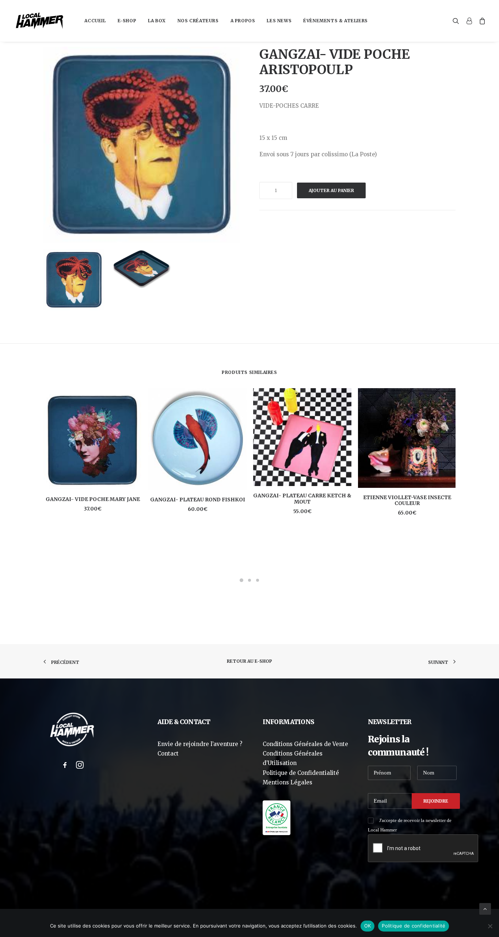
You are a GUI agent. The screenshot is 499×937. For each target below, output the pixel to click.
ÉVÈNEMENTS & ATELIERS (335, 20)
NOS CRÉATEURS (198, 20)
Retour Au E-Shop (249, 661)
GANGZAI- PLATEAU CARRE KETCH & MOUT (302, 498)
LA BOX (157, 20)
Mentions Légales (287, 782)
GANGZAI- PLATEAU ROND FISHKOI (197, 499)
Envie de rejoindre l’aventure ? (199, 744)
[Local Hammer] (39, 21)
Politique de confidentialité (413, 926)
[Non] (490, 926)
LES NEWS (279, 20)
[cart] (481, 21)
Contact (168, 753)
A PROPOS (243, 20)
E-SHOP (127, 20)
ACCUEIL (95, 20)
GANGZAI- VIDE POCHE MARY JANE (93, 499)
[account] (469, 21)
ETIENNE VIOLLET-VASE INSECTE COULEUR (407, 500)
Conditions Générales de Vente (305, 744)
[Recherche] (457, 21)
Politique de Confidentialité (301, 772)
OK (367, 926)
